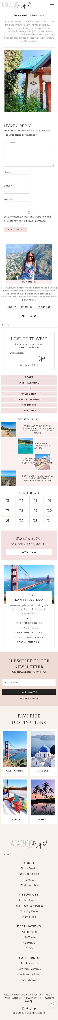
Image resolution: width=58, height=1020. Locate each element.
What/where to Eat (29, 632)
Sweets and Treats (29, 637)
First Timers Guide (29, 623)
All (29, 618)
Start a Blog (29, 916)
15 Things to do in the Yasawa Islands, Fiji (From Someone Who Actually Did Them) (37, 429)
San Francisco (29, 963)
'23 (35, 520)
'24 (49, 520)
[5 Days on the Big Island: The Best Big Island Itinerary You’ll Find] (9, 479)
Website (8, 199)
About (12, 307)
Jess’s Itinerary (29, 642)
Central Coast (29, 980)
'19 (35, 510)
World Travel (29, 931)
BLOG (29, 948)
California (29, 394)
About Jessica (29, 868)
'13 (7, 500)
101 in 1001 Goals (29, 874)
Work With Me (29, 885)
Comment (10, 142)
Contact (44, 307)
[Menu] (51, 5)
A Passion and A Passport (15, 4)
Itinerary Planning (29, 399)
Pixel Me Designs (35, 1013)
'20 (49, 510)
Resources (29, 405)
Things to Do (29, 627)
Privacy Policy (33, 998)
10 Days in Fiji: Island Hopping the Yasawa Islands (37, 445)
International (29, 383)
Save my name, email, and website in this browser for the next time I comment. (27, 218)
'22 (21, 520)
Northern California (29, 969)
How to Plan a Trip (29, 900)
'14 (21, 500)
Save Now (29, 551)
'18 (21, 510)
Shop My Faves (29, 911)
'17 (7, 510)
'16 (49, 500)
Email (8, 185)
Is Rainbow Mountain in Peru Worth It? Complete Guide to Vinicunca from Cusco (37, 461)
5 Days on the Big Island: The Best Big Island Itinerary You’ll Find (37, 478)
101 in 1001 (27, 307)
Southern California (29, 974)
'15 (35, 500)
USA (29, 388)
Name (8, 172)
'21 (7, 520)
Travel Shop (29, 410)
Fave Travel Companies (29, 905)
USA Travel (29, 937)
